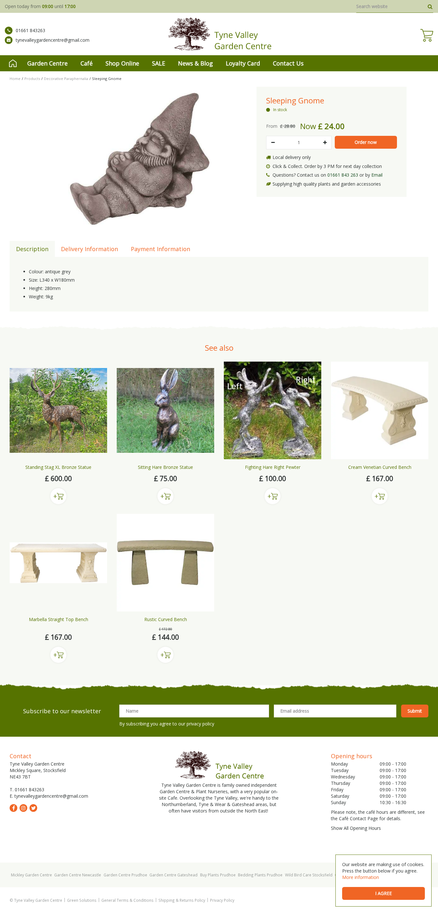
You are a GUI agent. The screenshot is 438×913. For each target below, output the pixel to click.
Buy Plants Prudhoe (218, 874)
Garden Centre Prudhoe (125, 874)
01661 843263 (30, 30)
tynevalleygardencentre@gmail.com (52, 40)
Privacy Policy (222, 900)
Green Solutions (82, 900)
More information (360, 877)
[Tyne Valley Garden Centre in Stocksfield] (219, 34)
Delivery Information (89, 249)
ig (23, 808)
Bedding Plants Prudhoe (260, 874)
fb (13, 808)
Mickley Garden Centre (31, 874)
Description (32, 249)
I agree (383, 893)
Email (377, 175)
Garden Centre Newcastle (77, 874)
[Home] (13, 63)
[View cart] (426, 35)
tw (33, 808)
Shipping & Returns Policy (181, 900)
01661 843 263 (342, 175)
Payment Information (160, 249)
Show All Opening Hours (356, 828)
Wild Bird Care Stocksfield (309, 874)
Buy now (58, 496)
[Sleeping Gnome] (139, 159)
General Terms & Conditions (127, 900)
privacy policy (200, 724)
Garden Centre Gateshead (173, 874)
